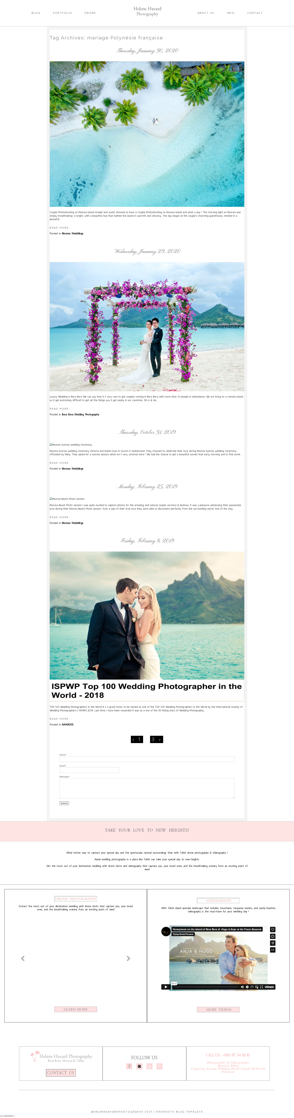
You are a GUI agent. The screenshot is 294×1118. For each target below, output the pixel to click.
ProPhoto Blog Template (179, 1112)
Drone (90, 13)
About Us (206, 13)
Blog (36, 13)
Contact (255, 13)
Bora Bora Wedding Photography (159, 260)
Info (231, 13)
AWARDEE (159, 550)
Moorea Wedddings (159, 59)
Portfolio (62, 13)
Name (62, 754)
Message (64, 776)
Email (62, 765)
